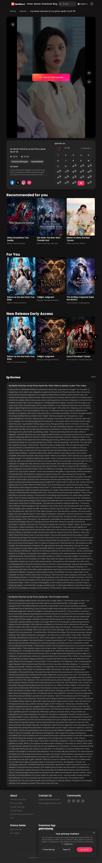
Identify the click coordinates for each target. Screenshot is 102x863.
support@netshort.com (49, 799)
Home (13, 11)
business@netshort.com (50, 803)
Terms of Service (18, 799)
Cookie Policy (68, 844)
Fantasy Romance (20, 303)
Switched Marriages (20, 161)
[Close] (94, 832)
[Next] (95, 218)
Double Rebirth (37, 161)
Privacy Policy (16, 803)
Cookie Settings (48, 849)
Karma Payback (19, 243)
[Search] (60, 4)
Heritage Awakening (51, 300)
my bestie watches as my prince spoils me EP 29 (52, 11)
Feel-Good (54, 243)
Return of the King (43, 243)
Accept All (85, 849)
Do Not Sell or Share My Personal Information (22, 814)
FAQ (12, 817)
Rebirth (82, 243)
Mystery (10, 243)
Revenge (40, 300)
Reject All (66, 849)
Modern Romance (73, 243)
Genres (23, 11)
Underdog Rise (84, 303)
